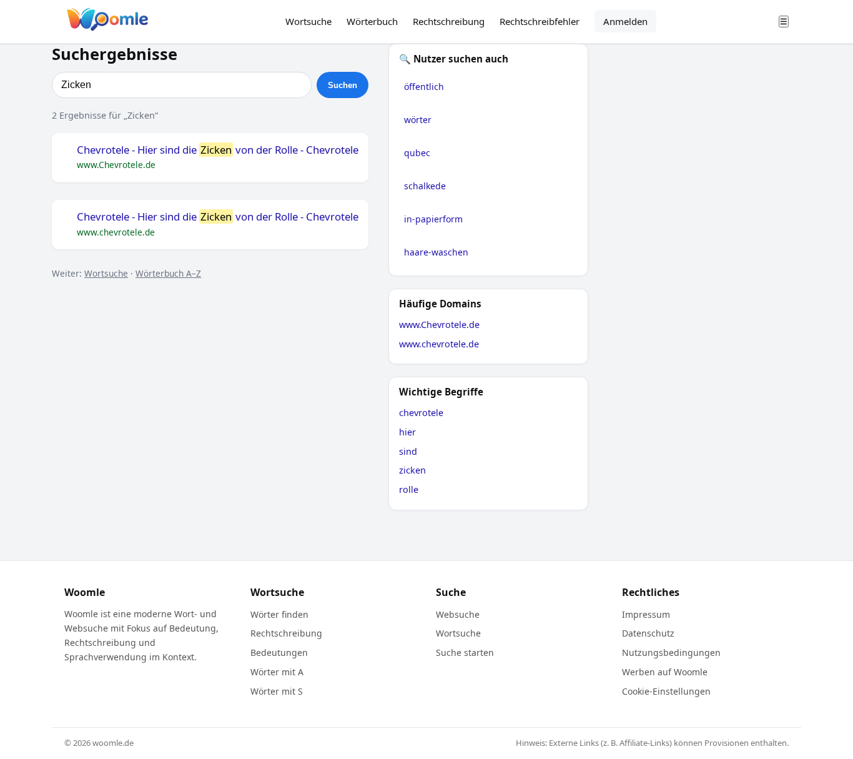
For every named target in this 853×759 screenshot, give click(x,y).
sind (408, 451)
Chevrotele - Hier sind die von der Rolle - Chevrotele (217, 150)
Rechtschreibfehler (539, 21)
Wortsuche (308, 21)
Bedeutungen (279, 652)
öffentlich (424, 86)
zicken (412, 470)
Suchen (342, 85)
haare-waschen (436, 252)
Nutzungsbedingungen (671, 652)
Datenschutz (648, 633)
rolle (408, 489)
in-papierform (433, 219)
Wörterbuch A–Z (168, 273)
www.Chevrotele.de (439, 324)
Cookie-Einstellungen (666, 691)
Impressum (646, 614)
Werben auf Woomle (665, 672)
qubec (417, 153)
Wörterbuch (372, 21)
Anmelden (625, 21)
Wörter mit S (276, 691)
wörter (417, 120)
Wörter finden (279, 614)
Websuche (458, 614)
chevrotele (421, 413)
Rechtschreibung (449, 21)
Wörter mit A (276, 672)
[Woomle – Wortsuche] (107, 21)
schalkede (425, 186)
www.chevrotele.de (439, 344)
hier (407, 432)
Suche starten (465, 652)
